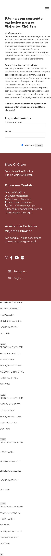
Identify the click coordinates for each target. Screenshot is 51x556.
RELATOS (4, 525)
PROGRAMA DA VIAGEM (11, 302)
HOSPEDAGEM (7, 315)
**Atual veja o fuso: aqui (18, 212)
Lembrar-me (29, 145)
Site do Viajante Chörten (19, 174)
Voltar (3, 344)
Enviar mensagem (18, 195)
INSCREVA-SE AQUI (9, 327)
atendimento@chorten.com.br (25, 209)
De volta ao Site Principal (19, 171)
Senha (8, 131)
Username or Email (13, 122)
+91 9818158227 (16, 192)
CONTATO (5, 333)
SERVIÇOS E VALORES (10, 321)
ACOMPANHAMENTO (10, 309)
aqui (16, 39)
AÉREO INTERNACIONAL (12, 372)
